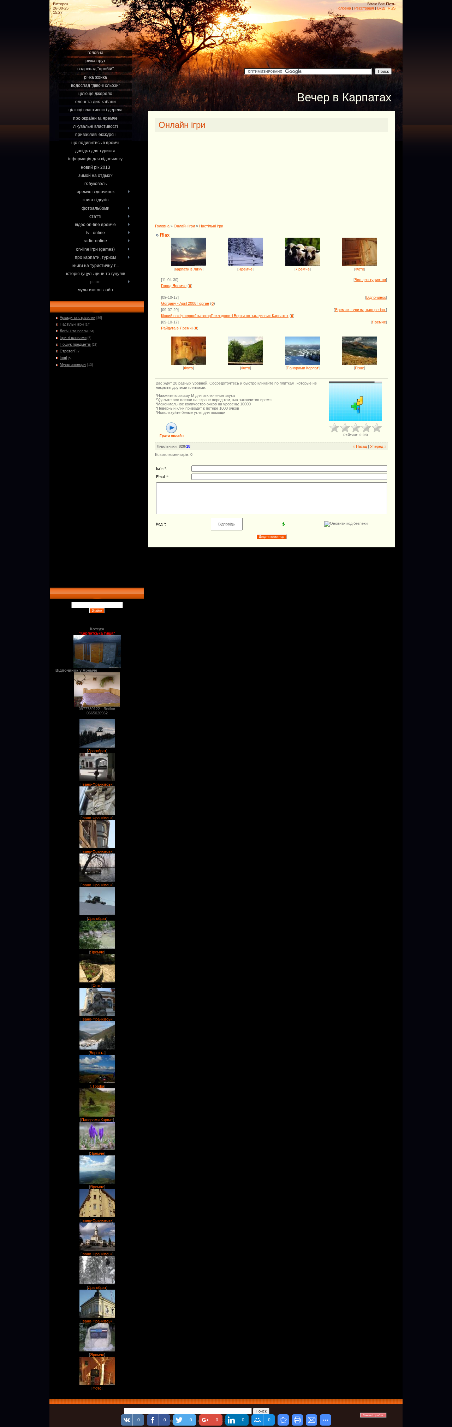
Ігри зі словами (73, 337)
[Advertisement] (96, 39)
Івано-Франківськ (97, 784)
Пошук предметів (75, 344)
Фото (97, 985)
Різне (359, 368)
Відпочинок (376, 297)
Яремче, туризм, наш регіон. (360, 310)
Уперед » (378, 446)
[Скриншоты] (355, 401)
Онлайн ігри (184, 226)
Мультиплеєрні (73, 364)
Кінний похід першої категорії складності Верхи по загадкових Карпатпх (225, 316)
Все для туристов (370, 280)
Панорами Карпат (97, 1120)
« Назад (360, 446)
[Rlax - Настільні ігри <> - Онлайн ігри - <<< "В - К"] (283, 1420)
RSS (392, 8)
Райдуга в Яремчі (176, 328)
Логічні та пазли (74, 331)
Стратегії (68, 351)
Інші (63, 358)
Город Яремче (173, 286)
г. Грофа (97, 1086)
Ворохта (97, 1053)
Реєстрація (364, 8)
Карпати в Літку (188, 269)
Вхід (381, 8)
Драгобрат (97, 751)
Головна (344, 8)
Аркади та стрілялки (77, 317)
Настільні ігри (72, 324)
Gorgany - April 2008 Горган (185, 303)
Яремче (97, 952)
